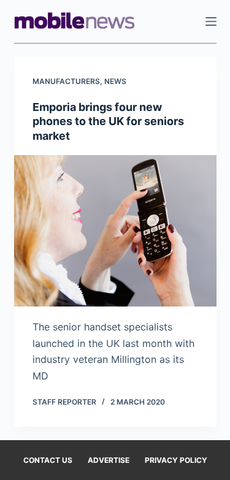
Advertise (108, 460)
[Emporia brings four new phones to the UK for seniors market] (115, 231)
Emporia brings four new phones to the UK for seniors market (108, 121)
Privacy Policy (176, 460)
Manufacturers (66, 81)
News (115, 81)
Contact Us (47, 460)
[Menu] (211, 21)
